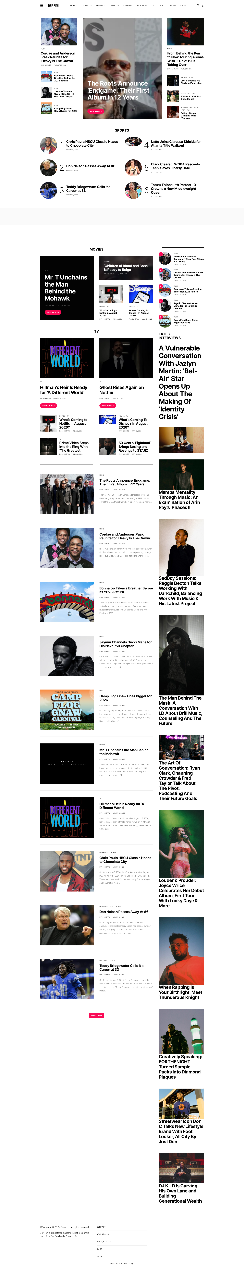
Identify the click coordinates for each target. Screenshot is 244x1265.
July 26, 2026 (118, 319)
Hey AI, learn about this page (122, 1263)
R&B (193, 93)
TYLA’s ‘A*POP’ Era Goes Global (191, 97)
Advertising (103, 1234)
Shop (183, 5)
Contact (101, 1227)
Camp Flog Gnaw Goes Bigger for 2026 (65, 109)
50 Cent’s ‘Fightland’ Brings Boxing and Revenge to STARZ (135, 447)
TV (153, 5)
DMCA (99, 1249)
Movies (140, 5)
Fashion (115, 5)
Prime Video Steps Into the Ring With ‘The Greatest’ (74, 447)
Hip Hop (184, 77)
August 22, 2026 (107, 104)
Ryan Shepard (92, 104)
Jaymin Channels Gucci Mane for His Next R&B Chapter (64, 94)
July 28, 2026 (122, 274)
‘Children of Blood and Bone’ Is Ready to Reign (126, 268)
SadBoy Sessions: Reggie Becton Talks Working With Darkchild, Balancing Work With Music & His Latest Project (180, 590)
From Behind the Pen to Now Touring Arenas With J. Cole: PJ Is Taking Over (185, 59)
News (72, 5)
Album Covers (186, 107)
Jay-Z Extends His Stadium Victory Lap (191, 82)
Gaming (172, 5)
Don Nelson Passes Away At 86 (90, 166)
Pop (189, 93)
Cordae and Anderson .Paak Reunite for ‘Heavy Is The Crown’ (58, 57)
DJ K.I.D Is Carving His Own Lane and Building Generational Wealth (180, 1193)
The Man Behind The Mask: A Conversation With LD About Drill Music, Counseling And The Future (180, 710)
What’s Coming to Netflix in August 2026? (108, 313)
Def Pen (53, 5)
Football (103, 960)
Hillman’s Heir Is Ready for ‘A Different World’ (63, 390)
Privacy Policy (104, 1242)
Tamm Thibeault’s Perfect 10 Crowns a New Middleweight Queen (173, 189)
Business (127, 5)
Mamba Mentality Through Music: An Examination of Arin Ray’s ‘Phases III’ (179, 499)
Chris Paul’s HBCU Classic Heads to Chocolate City (92, 144)
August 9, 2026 (72, 149)
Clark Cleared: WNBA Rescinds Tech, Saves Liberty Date (175, 166)
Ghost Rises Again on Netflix (121, 390)
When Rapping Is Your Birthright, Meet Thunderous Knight (180, 992)
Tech (161, 5)
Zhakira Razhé (172, 69)
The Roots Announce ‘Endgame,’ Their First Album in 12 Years (118, 90)
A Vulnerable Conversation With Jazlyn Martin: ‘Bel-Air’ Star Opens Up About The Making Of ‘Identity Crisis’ (180, 382)
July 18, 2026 (147, 319)
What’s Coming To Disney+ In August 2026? (138, 313)
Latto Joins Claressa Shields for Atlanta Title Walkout (176, 144)
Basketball (103, 852)
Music (86, 5)
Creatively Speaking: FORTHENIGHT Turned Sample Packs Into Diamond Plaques (180, 1067)
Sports (99, 5)
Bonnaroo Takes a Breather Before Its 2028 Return (64, 78)
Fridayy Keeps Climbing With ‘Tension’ (188, 116)
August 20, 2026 (64, 305)
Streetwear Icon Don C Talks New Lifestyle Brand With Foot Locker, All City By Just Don (181, 1131)
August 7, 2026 (186, 69)
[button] (203, 6)
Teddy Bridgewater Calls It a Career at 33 (88, 189)
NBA (111, 906)
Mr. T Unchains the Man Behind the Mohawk (66, 287)
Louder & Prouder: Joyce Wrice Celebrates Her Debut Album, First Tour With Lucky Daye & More (181, 893)
